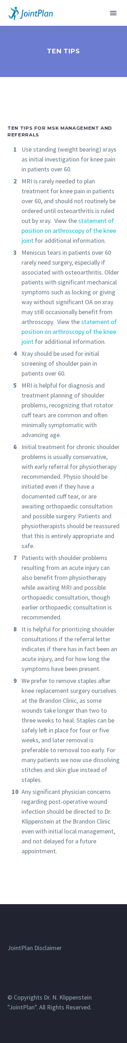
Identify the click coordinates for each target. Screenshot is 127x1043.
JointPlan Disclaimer (34, 948)
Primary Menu (113, 13)
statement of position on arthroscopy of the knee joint (69, 230)
